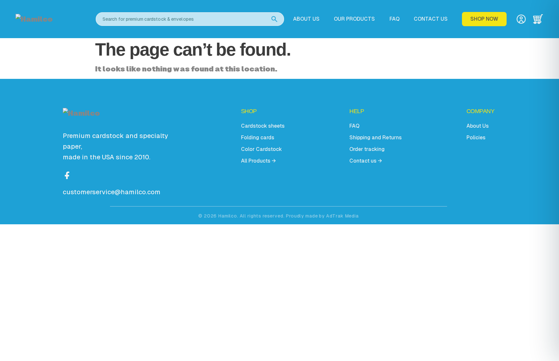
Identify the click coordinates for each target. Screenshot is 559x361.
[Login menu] (521, 19)
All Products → (258, 161)
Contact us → (365, 161)
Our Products (354, 19)
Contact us (431, 19)
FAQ (394, 19)
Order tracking (367, 149)
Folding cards (257, 137)
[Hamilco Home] (51, 19)
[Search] (274, 19)
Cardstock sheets (263, 126)
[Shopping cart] (537, 19)
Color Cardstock (261, 149)
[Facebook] (67, 174)
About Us (477, 126)
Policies (476, 137)
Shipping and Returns (375, 137)
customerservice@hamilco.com (112, 192)
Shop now (484, 19)
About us (306, 19)
